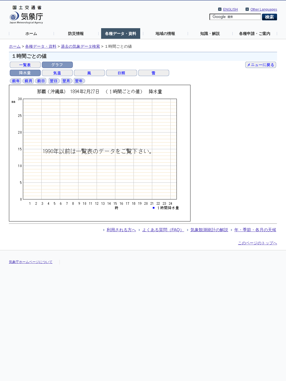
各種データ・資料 (120, 33)
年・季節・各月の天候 (255, 229)
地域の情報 (165, 33)
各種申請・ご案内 (254, 33)
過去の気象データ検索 (80, 46)
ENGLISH (230, 9)
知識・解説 (210, 33)
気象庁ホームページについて (31, 262)
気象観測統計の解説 (209, 229)
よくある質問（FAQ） (163, 229)
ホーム (31, 33)
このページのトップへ (257, 243)
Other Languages (264, 9)
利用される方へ (121, 229)
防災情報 (76, 33)
